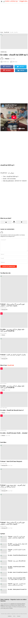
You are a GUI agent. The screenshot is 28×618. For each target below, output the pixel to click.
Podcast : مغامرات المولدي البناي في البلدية (13, 355)
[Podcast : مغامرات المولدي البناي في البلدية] (14, 345)
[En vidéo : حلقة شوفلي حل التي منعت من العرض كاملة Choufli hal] (14, 320)
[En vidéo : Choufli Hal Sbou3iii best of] (14, 399)
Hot (1, 313)
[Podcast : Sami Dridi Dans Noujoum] (14, 452)
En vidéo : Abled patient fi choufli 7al (17, 589)
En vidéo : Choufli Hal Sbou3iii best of (11, 410)
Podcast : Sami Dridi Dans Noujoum (11, 461)
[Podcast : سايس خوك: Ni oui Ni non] (3, 562)
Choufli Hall (10, 365)
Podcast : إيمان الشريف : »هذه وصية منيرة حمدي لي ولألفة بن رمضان (12, 486)
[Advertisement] (14, 17)
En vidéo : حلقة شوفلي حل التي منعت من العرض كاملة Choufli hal (12, 330)
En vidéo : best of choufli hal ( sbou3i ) (17, 572)
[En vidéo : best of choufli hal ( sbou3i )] (3, 574)
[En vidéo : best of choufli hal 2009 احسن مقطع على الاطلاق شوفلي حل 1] (3, 579)
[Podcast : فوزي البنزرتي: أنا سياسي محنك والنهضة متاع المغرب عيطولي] (14, 288)
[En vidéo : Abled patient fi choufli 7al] (3, 591)
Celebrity (9, 616)
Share (2, 35)
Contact (18, 616)
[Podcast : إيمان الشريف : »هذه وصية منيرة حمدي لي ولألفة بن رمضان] (14, 476)
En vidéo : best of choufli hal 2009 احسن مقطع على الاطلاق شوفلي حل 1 (17, 578)
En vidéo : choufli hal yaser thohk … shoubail (13, 433)
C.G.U (14, 616)
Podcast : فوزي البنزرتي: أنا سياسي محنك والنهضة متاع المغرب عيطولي (12, 304)
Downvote (21, 222)
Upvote (6, 222)
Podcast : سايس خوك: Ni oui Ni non (16, 561)
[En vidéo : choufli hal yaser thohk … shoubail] (14, 422)
